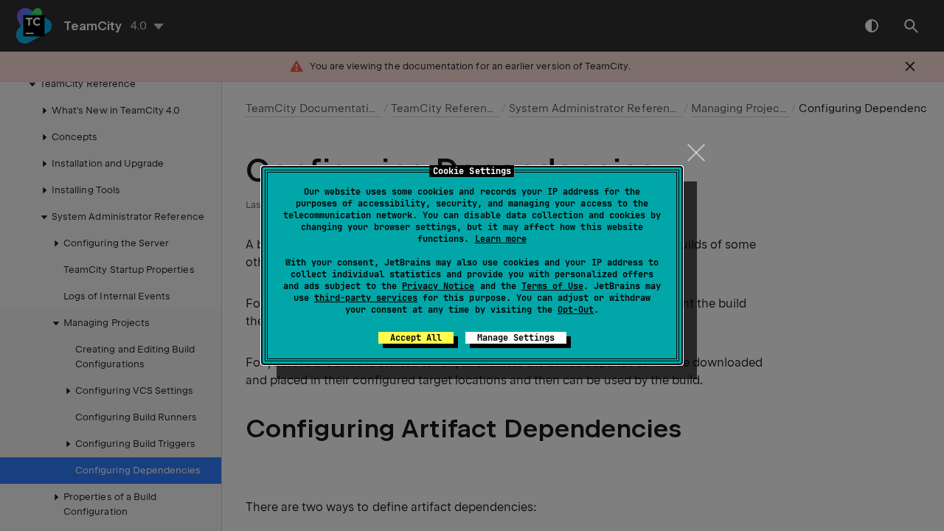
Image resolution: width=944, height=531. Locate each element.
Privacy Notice (438, 286)
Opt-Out (576, 310)
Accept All (416, 338)
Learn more (501, 239)
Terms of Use (552, 286)
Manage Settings (516, 338)
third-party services (365, 298)
